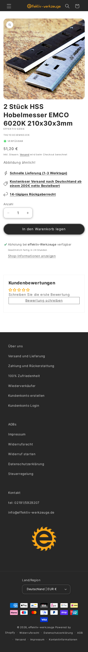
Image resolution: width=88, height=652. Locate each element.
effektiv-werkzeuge (41, 627)
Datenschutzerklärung (26, 464)
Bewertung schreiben (44, 300)
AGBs (12, 424)
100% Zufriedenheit (24, 376)
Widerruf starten (22, 454)
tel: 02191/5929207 (23, 503)
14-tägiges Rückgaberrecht (33, 194)
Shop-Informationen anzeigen (32, 256)
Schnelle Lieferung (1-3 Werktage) (38, 173)
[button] (9, 6)
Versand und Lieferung (26, 356)
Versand (24, 154)
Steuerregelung (20, 474)
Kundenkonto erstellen (26, 396)
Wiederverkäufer (22, 386)
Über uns (15, 346)
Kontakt (14, 493)
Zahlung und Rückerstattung (31, 366)
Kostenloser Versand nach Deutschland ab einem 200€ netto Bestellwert (46, 183)
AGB (80, 632)
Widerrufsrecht (20, 444)
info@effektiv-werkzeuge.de (31, 512)
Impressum (17, 434)
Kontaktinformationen (63, 639)
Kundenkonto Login (23, 406)
